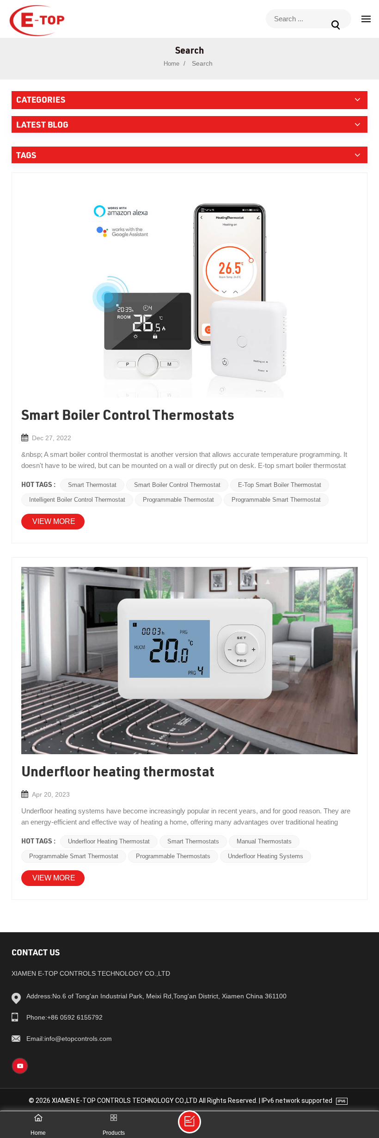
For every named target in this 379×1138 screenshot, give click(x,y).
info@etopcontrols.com (69, 1038)
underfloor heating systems (265, 856)
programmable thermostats (173, 856)
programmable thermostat (178, 499)
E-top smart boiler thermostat (279, 484)
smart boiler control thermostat (177, 484)
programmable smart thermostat (276, 499)
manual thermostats (264, 841)
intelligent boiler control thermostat (77, 499)
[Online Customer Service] (189, 1121)
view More (53, 521)
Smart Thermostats (193, 841)
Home (171, 63)
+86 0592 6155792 (64, 1017)
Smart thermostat (92, 484)
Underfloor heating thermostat (109, 841)
